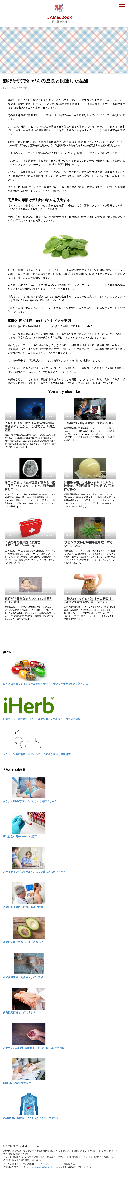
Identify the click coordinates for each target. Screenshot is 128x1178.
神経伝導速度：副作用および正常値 (23, 977)
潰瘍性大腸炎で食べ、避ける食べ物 (23, 942)
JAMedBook (59, 17)
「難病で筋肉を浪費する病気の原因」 (89, 423)
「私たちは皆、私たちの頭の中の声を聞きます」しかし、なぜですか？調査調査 (30, 426)
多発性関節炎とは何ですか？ (19, 1012)
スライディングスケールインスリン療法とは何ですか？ (34, 871)
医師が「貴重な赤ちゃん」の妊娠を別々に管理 (28, 600)
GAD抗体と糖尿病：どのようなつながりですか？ (31, 1118)
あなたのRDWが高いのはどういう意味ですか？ (30, 801)
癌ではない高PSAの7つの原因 (20, 836)
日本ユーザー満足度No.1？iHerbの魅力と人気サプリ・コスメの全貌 (42, 718)
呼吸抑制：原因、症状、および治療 (23, 906)
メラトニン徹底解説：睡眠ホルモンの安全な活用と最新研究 (37, 754)
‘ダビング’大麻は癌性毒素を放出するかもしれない (88, 543)
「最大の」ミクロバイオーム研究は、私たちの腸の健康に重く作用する (89, 600)
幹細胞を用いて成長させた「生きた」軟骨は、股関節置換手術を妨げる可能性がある (89, 486)
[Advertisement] (64, 50)
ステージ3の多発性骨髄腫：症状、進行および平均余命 (34, 1047)
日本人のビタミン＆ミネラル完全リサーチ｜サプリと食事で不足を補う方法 (45, 683)
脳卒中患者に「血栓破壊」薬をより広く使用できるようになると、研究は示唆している (30, 486)
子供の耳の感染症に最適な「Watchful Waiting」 (22, 543)
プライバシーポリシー (49, 1164)
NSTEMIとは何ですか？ (17, 1082)
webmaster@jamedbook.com (47, 1167)
